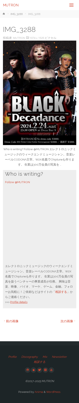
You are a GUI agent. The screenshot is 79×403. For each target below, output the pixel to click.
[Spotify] (27, 370)
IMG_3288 (17, 14)
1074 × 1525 (37, 38)
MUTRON (11, 5)
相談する (61, 291)
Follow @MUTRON (17, 182)
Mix (45, 356)
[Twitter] (39, 370)
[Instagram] (45, 370)
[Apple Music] (33, 370)
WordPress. (53, 391)
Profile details (18, 302)
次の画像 (66, 321)
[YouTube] (51, 370)
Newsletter (59, 356)
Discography (29, 356)
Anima (38, 391)
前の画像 (12, 321)
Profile (12, 356)
